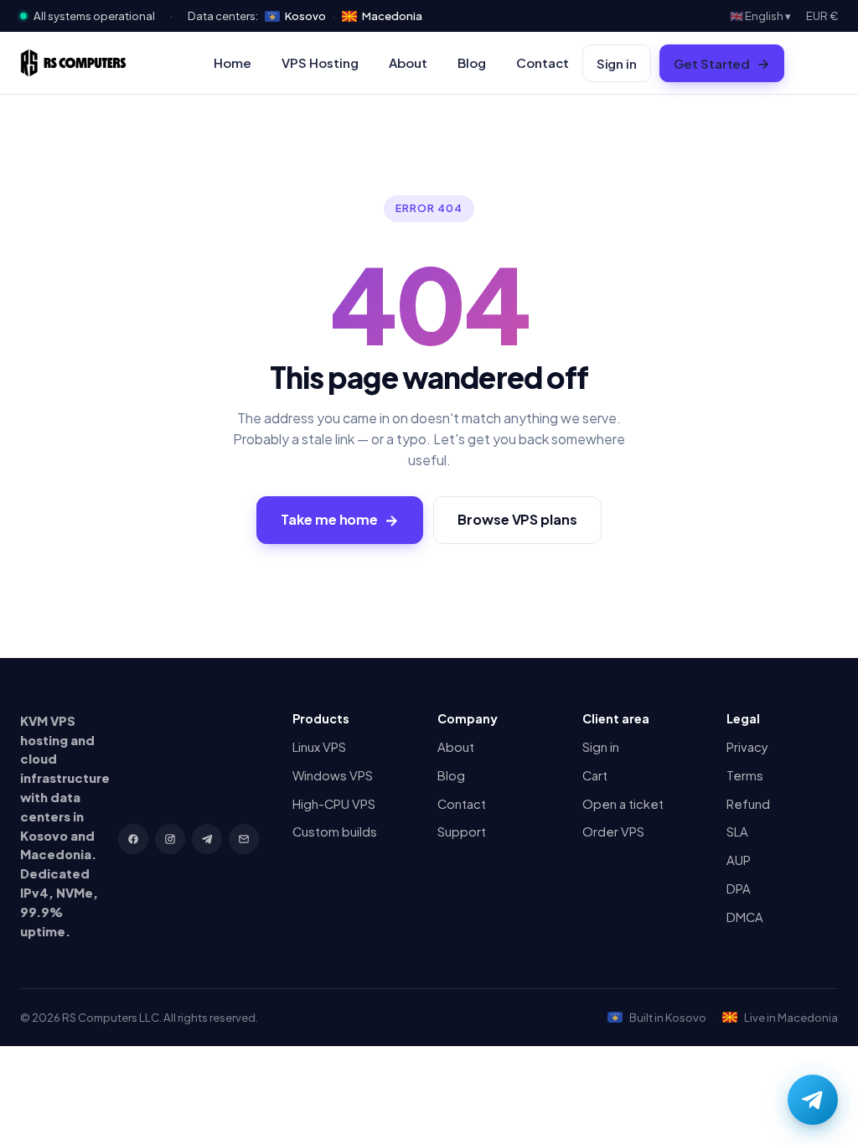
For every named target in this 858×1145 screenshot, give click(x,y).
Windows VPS (332, 775)
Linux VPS (319, 746)
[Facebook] (133, 839)
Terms (744, 775)
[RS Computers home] (73, 63)
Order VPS (613, 831)
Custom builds (334, 831)
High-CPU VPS (333, 803)
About (408, 62)
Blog (471, 62)
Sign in (617, 63)
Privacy (747, 746)
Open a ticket (623, 803)
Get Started (722, 63)
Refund (748, 803)
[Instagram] (170, 839)
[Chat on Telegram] (813, 1100)
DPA (738, 888)
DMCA (744, 917)
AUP (738, 860)
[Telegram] (207, 839)
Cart (594, 775)
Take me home (340, 519)
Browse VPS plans (517, 519)
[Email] (244, 839)
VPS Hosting (320, 62)
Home (232, 62)
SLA (737, 831)
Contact (542, 62)
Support (461, 831)
